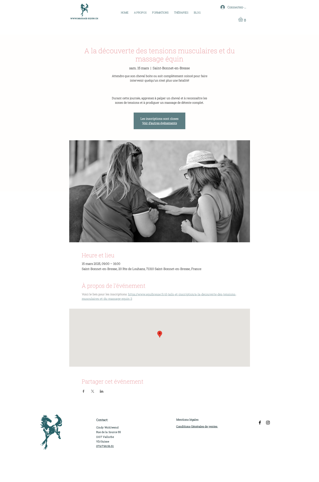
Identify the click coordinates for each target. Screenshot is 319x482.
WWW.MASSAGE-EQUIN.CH (84, 18)
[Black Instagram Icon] (267, 422)
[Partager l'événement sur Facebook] (83, 391)
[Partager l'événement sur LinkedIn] (101, 391)
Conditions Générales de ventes (197, 426)
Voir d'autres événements (159, 123)
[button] (160, 12)
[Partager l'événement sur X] (92, 391)
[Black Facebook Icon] (259, 422)
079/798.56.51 (105, 446)
